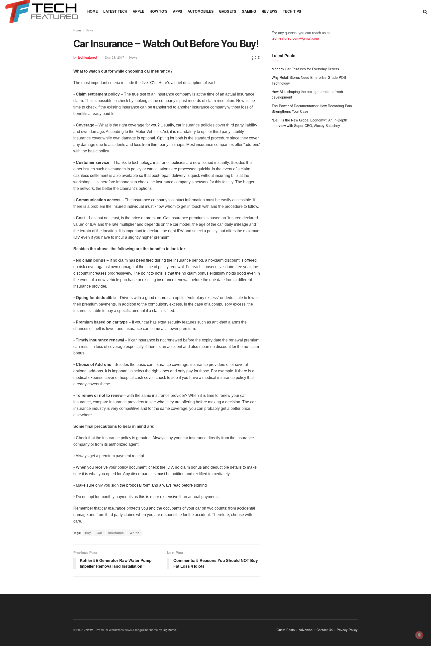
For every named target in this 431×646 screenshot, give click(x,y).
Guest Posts (286, 629)
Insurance (116, 533)
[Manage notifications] (419, 635)
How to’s (158, 11)
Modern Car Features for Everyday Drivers (305, 68)
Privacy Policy (347, 629)
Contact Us (325, 629)
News (89, 30)
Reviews (269, 11)
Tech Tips (292, 11)
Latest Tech (115, 11)
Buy (88, 533)
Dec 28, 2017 (114, 57)
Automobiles (201, 11)
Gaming (249, 11)
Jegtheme (169, 630)
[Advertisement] (315, 173)
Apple (138, 11)
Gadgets (227, 11)
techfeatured (87, 57)
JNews (88, 630)
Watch (134, 533)
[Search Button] (425, 11)
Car (100, 533)
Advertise (306, 629)
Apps (177, 11)
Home (92, 11)
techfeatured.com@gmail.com (295, 38)
